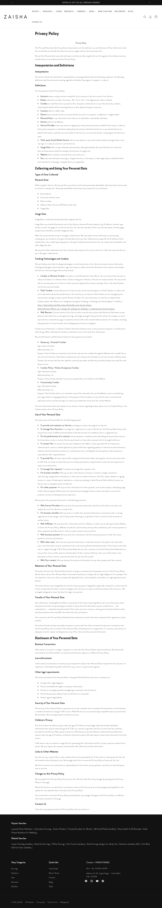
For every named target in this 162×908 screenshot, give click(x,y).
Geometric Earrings (43, 828)
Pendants (14, 873)
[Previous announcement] (12, 2)
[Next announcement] (150, 2)
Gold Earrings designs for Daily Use (102, 844)
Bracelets (14, 882)
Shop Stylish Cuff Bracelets (129, 828)
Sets (13, 877)
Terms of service (53, 902)
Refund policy (29, 902)
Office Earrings (58, 844)
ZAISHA (20, 902)
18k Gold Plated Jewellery (105, 828)
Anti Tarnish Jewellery (76, 844)
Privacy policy (40, 902)
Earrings (14, 868)
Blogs (51, 882)
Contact (52, 877)
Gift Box (14, 886)
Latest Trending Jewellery (22, 844)
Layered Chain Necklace (21, 828)
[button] (36, 11)
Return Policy (54, 873)
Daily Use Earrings (42, 844)
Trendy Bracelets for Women (80, 828)
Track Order (53, 868)
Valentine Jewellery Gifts (130, 844)
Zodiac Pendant (59, 828)
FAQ (51, 886)
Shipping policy (64, 902)
